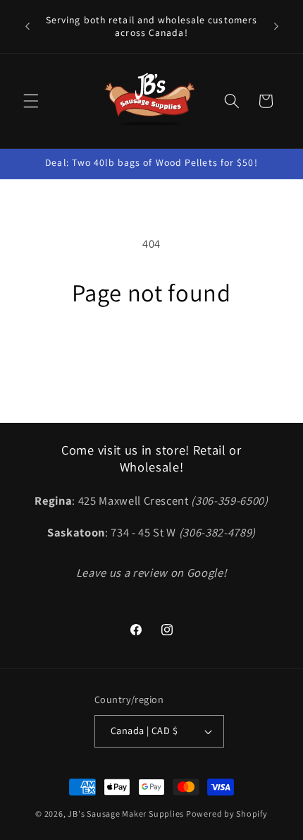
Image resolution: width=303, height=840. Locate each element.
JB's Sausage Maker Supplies (126, 813)
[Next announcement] (276, 26)
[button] (31, 101)
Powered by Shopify (227, 813)
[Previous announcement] (27, 26)
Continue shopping (151, 349)
